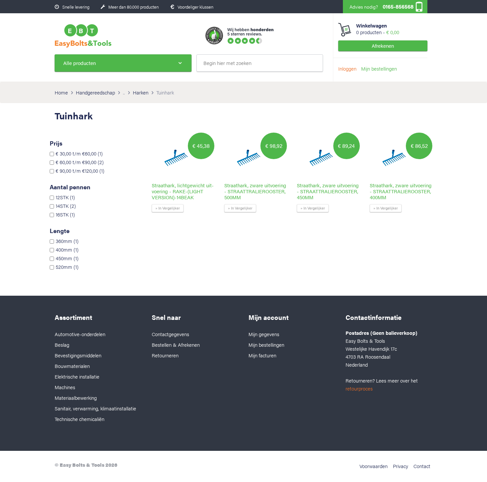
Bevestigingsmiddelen (78, 355)
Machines (65, 387)
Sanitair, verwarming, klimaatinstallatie (95, 408)
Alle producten (79, 62)
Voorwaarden (373, 465)
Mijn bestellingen (379, 68)
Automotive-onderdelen (80, 334)
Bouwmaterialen (72, 365)
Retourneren (165, 355)
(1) (79, 153)
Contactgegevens (170, 334)
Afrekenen (383, 45)
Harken (140, 92)
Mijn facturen (262, 355)
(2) (80, 162)
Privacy (400, 465)
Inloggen (347, 68)
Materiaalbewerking (76, 397)
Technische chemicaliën (79, 418)
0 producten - (377, 28)
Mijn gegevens (263, 334)
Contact (421, 465)
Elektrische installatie (77, 376)
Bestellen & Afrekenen (176, 344)
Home (61, 92)
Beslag (62, 344)
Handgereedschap (95, 92)
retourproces (359, 388)
